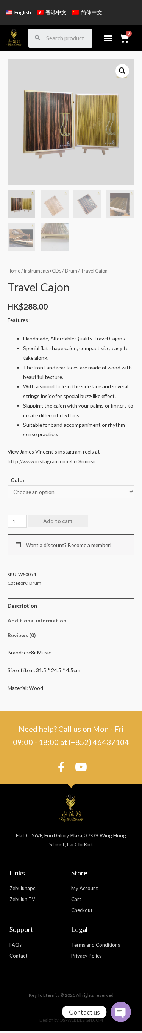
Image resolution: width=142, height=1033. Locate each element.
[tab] (71, 605)
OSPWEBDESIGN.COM (81, 1020)
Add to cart (58, 521)
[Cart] (124, 38)
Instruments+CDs (42, 271)
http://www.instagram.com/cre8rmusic (52, 461)
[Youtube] (81, 767)
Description (22, 605)
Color (18, 480)
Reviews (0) (22, 635)
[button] (108, 38)
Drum (71, 271)
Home (14, 271)
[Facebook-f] (61, 767)
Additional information (37, 620)
